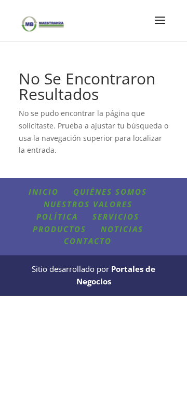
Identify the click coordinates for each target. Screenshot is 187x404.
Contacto (88, 241)
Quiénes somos (110, 191)
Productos (59, 229)
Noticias (122, 229)
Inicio (44, 191)
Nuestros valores (88, 204)
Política (57, 216)
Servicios (115, 216)
